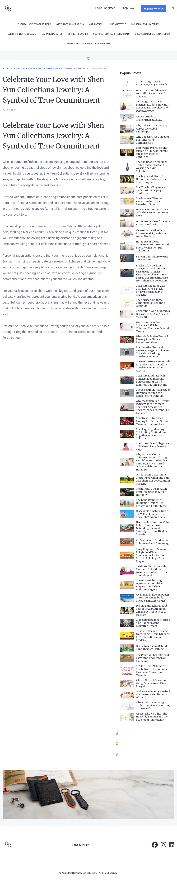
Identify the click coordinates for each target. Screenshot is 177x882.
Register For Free (153, 8)
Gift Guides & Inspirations (70, 24)
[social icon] (155, 846)
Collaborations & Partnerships (152, 34)
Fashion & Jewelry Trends (145, 24)
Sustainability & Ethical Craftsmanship (88, 43)
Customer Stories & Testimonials (111, 34)
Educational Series (51, 34)
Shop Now (128, 8)
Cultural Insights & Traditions (34, 24)
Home (5, 68)
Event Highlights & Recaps (22, 34)
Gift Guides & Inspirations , (28, 68)
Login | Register (105, 8)
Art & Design (96, 24)
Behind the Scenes (78, 34)
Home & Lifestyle (117, 24)
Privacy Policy (81, 844)
